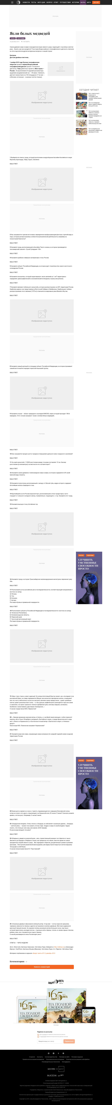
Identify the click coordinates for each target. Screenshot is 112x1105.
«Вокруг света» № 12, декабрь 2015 (43, 953)
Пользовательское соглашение (55, 1059)
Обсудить (26, 41)
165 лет (96, 2)
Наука (82, 2)
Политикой (43, 1036)
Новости (26, 2)
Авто (89, 2)
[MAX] (48, 1053)
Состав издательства (51, 1057)
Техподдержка (66, 1062)
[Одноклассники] (58, 1053)
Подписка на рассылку (44, 1032)
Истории (75, 2)
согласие (44, 1034)
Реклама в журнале (77, 1057)
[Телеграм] (63, 1053)
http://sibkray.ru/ (59, 947)
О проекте (32, 1057)
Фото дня (41, 2)
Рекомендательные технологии (51, 1062)
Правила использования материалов (33, 1059)
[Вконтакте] (53, 1053)
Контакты (40, 1057)
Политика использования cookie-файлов (78, 1059)
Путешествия (65, 2)
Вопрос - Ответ (52, 2)
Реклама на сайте (64, 1057)
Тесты (33, 2)
